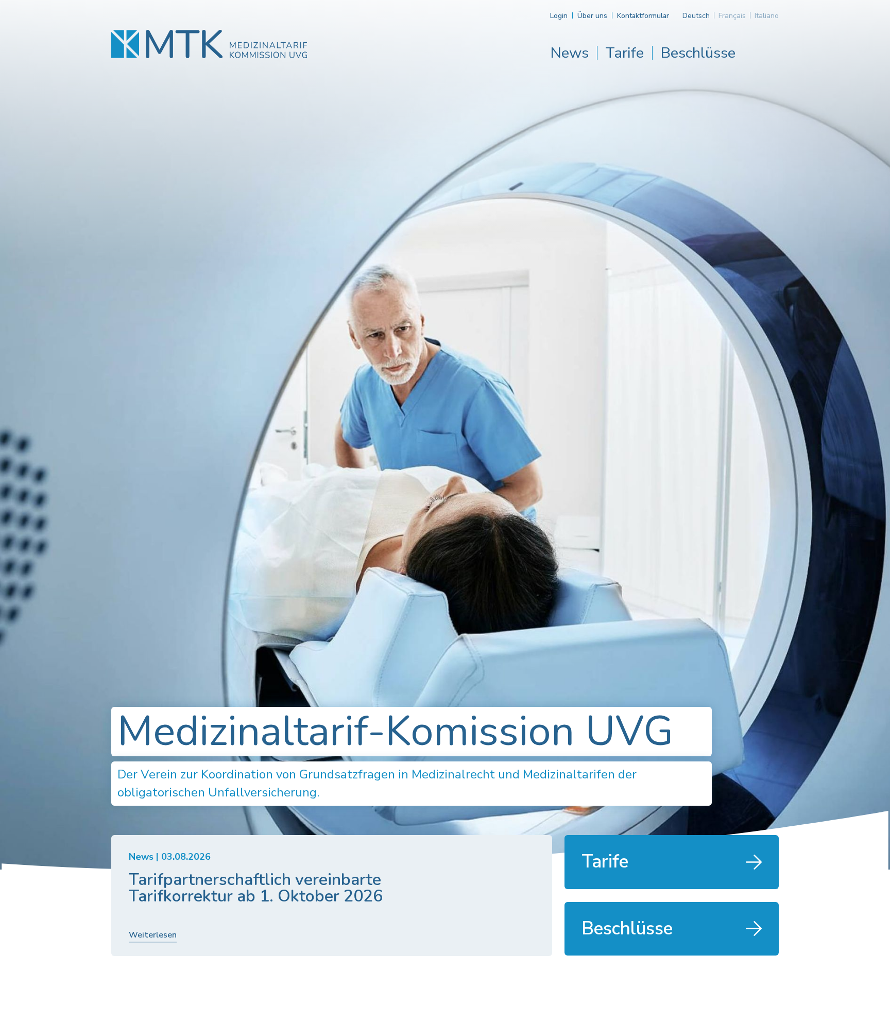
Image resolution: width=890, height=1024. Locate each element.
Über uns (592, 16)
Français (732, 16)
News (569, 52)
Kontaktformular (643, 16)
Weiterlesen (153, 935)
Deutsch (696, 16)
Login (559, 16)
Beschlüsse (697, 52)
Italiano (767, 16)
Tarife (624, 52)
